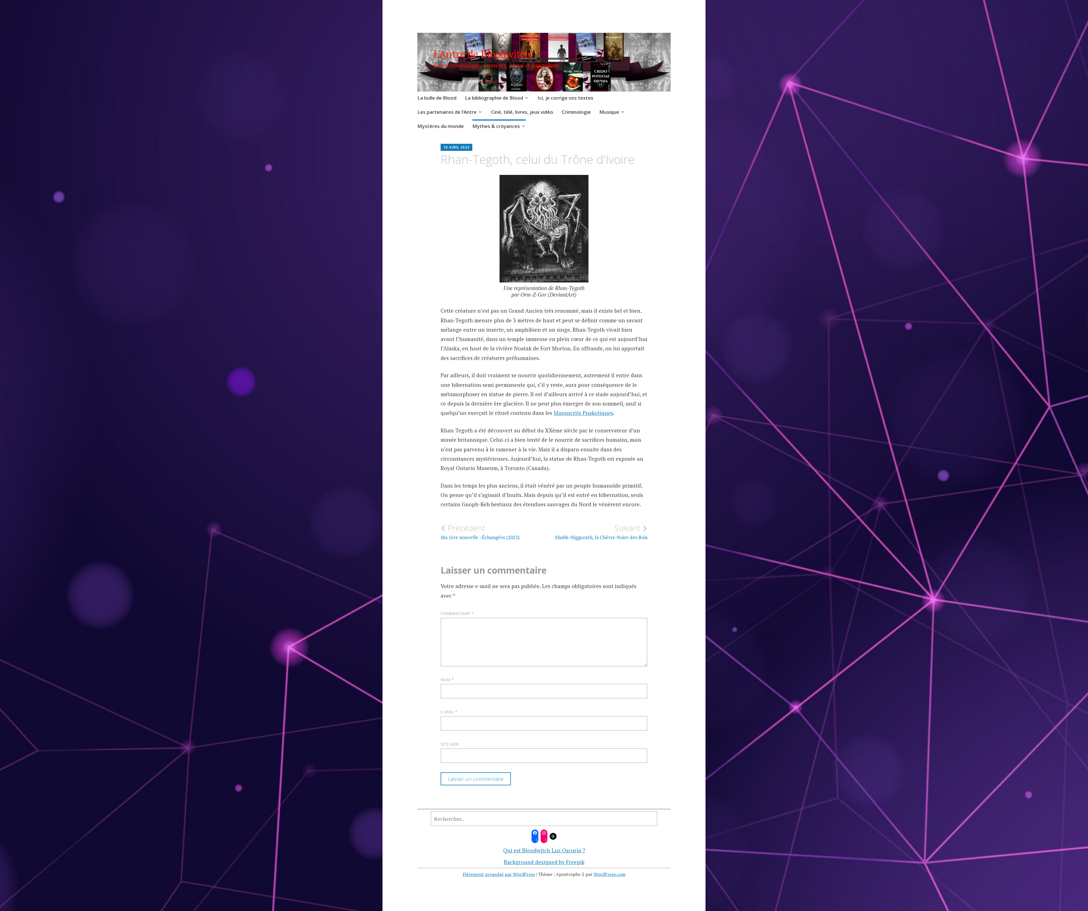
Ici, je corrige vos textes (565, 98)
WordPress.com (610, 874)
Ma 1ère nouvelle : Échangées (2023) (480, 531)
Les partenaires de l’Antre (447, 112)
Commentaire (457, 613)
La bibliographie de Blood (494, 98)
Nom (447, 679)
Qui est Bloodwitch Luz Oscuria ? (544, 850)
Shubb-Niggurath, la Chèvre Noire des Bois (601, 531)
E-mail (449, 712)
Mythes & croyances (496, 126)
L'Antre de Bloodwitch (482, 54)
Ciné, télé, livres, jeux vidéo (522, 112)
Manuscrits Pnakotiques (583, 412)
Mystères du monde (440, 126)
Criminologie (576, 112)
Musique (609, 112)
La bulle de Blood (436, 98)
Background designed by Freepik (544, 861)
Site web (450, 744)
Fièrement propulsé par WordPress (499, 874)
